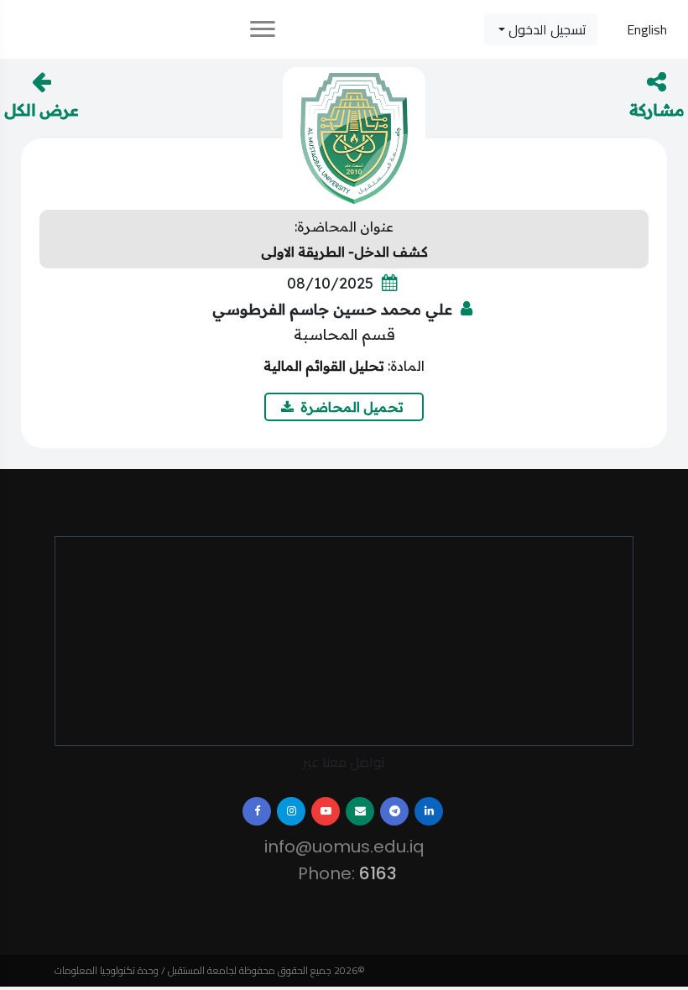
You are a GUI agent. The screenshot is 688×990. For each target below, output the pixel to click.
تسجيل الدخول (545, 29)
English (647, 29)
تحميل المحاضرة (354, 407)
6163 (373, 873)
